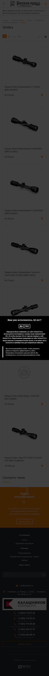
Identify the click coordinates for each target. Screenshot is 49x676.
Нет (27, 326)
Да (21, 326)
